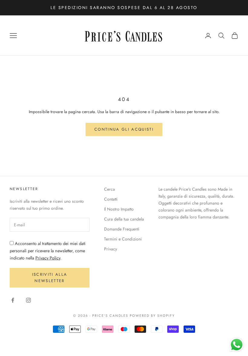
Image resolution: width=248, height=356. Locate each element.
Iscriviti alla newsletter (49, 278)
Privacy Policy (47, 258)
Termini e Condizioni (123, 239)
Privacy (110, 249)
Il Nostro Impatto (119, 209)
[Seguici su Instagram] (28, 300)
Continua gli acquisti (124, 129)
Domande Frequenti (121, 229)
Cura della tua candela (124, 219)
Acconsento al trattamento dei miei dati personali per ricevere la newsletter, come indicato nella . (48, 250)
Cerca (109, 189)
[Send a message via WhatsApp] (236, 344)
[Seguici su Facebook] (13, 300)
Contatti (111, 199)
